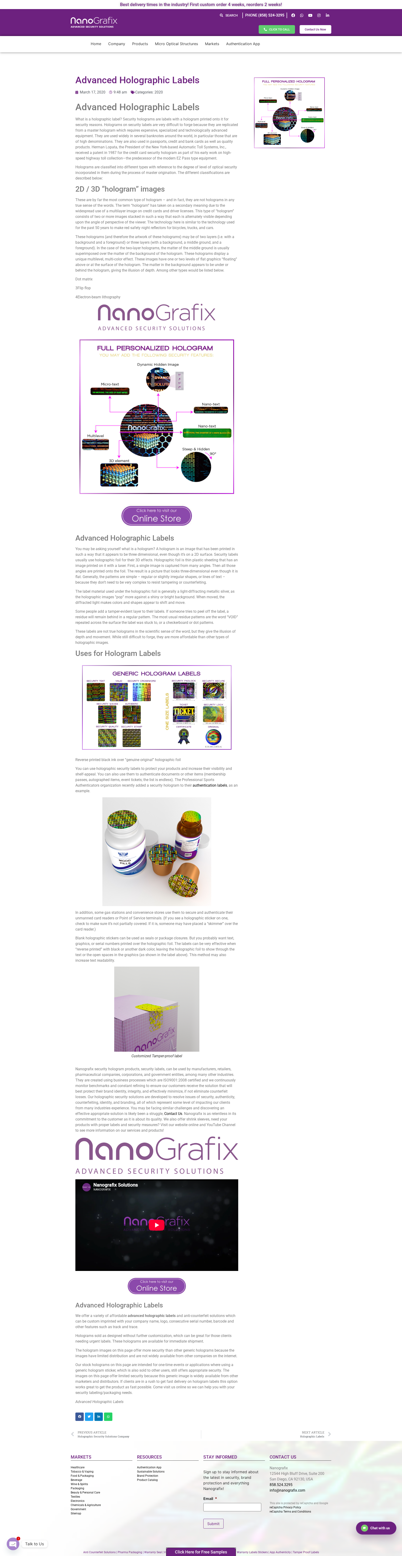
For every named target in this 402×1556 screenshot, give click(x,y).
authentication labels (210, 785)
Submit (213, 1523)
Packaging (77, 1488)
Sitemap (76, 1513)
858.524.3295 (281, 1485)
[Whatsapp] (301, 15)
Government (78, 1509)
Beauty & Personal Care (85, 1492)
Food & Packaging (82, 1475)
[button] (79, 1417)
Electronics (77, 1501)
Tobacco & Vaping (82, 1471)
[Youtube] (310, 15)
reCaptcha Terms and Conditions (290, 1511)
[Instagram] (319, 15)
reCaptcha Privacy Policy (285, 1507)
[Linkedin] (327, 15)
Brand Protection (147, 1475)
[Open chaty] (13, 1544)
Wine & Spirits (79, 1484)
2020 (158, 92)
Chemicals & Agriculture (86, 1505)
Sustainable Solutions (150, 1471)
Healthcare (77, 1467)
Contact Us (173, 1113)
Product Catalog (147, 1480)
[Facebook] (293, 15)
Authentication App (149, 1467)
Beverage (76, 1480)
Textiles (75, 1496)
